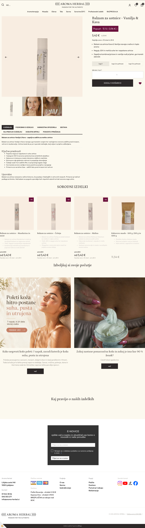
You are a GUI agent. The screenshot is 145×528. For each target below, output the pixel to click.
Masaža (45, 11)
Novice (62, 485)
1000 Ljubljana (7, 485)
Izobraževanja (65, 488)
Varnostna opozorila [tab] (47, 127)
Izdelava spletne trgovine (70, 526)
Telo (61, 11)
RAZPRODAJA (112, 11)
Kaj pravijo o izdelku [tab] (12, 132)
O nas (62, 482)
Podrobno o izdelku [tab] (25, 127)
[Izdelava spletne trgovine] (79, 526)
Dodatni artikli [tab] (32, 132)
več (35, 371)
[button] (78, 57)
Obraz (54, 11)
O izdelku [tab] (7, 127)
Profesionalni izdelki (95, 11)
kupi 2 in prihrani (117, 64)
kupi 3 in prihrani (134, 64)
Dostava (92, 485)
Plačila (91, 482)
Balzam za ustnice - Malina (86, 233)
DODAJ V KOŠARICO (112, 83)
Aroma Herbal (7, 478)
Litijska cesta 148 (8, 482)
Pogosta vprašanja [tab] (51, 132)
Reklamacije (94, 490)
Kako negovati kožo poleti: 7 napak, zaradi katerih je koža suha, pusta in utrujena (35, 353)
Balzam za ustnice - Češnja (49, 233)
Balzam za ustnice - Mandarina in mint (15, 234)
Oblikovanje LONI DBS (134, 514)
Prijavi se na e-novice (60, 458)
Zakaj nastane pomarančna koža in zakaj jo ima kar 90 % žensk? (109, 353)
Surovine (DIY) (79, 11)
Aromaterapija (33, 11)
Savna (68, 11)
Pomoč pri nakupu (96, 488)
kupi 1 (101, 64)
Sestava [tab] (63, 127)
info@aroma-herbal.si (10, 499)
